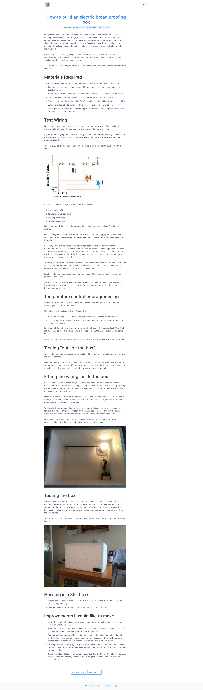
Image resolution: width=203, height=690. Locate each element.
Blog (154, 5)
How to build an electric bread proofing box (86, 19)
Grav (87, 686)
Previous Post (80, 672)
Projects (80, 27)
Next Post (94, 672)
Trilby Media (111, 686)
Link (117, 83)
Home (144, 5)
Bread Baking (91, 27)
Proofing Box (104, 27)
